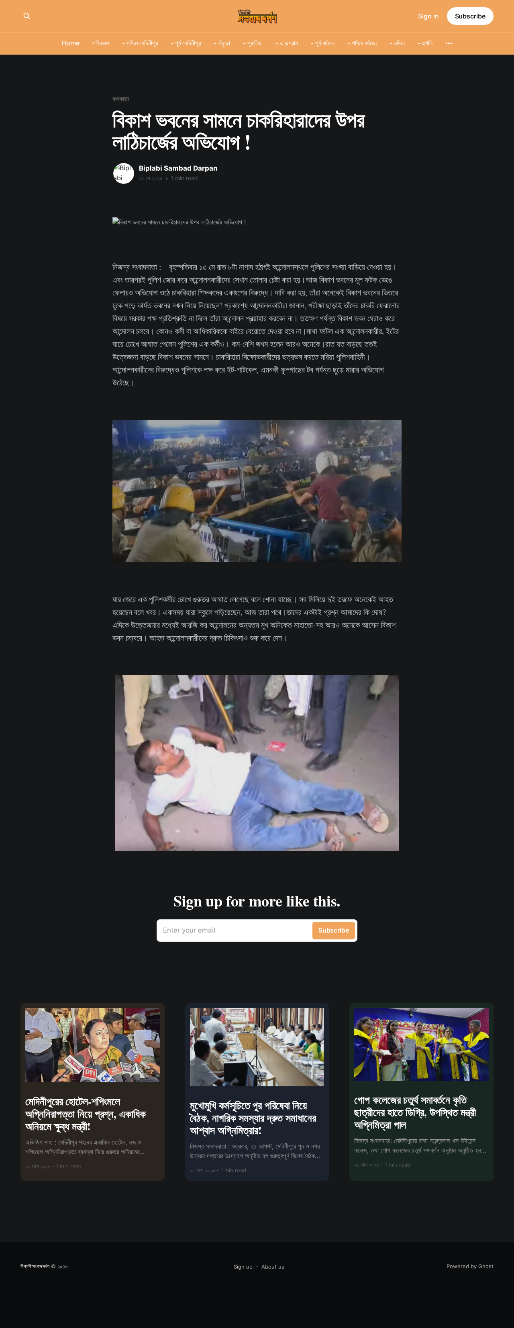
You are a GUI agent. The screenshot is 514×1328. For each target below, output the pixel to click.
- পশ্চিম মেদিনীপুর (140, 43)
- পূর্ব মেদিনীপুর (186, 43)
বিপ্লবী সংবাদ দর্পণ (34, 1266)
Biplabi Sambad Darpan (178, 168)
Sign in (428, 16)
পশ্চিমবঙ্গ (100, 43)
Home (70, 43)
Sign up (243, 1266)
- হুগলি (425, 43)
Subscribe (470, 16)
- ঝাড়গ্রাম (286, 43)
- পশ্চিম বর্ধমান (362, 43)
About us (272, 1266)
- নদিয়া (397, 43)
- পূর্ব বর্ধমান (323, 43)
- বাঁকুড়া (222, 43)
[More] (449, 43)
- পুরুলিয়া (253, 43)
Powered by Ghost (470, 1266)
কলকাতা (120, 99)
